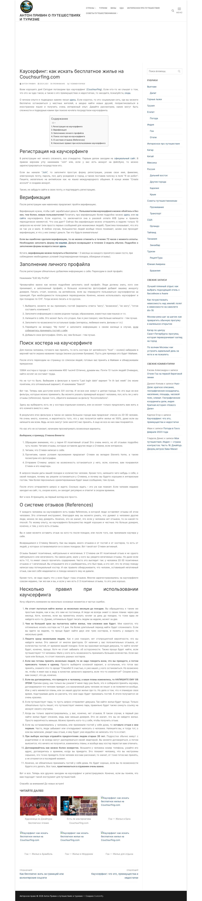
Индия (150, 124)
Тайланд (151, 232)
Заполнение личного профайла (68, 133)
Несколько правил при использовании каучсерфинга (79, 143)
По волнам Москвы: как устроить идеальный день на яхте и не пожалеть (163, 351)
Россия (151, 169)
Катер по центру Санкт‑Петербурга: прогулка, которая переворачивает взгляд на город (164, 335)
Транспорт (155, 213)
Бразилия (155, 270)
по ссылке (61, 242)
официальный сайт (124, 158)
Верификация (60, 130)
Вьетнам (151, 86)
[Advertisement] (101, 42)
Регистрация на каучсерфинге (67, 126)
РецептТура (156, 257)
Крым (153, 194)
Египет (151, 112)
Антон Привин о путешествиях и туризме (50, 17)
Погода (154, 118)
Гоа (152, 131)
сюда (127, 93)
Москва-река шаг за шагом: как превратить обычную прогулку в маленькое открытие (164, 320)
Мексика (152, 162)
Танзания (152, 238)
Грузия (151, 105)
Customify (98, 896)
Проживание (58, 84)
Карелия (154, 188)
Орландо (154, 226)
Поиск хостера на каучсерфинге (69, 136)
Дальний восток (159, 175)
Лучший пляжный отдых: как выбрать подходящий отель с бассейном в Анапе (163, 290)
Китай (150, 156)
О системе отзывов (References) (69, 140)
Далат (153, 93)
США (149, 219)
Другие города (158, 181)
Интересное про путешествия (163, 143)
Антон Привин (28, 84)
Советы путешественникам (162, 200)
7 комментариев (77, 84)
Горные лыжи (154, 99)
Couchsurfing (94, 89)
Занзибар (155, 245)
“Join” (44, 172)
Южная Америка (156, 264)
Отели (153, 137)
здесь (73, 99)
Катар (150, 150)
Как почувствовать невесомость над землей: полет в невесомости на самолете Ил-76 (164, 305)
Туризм (151, 251)
